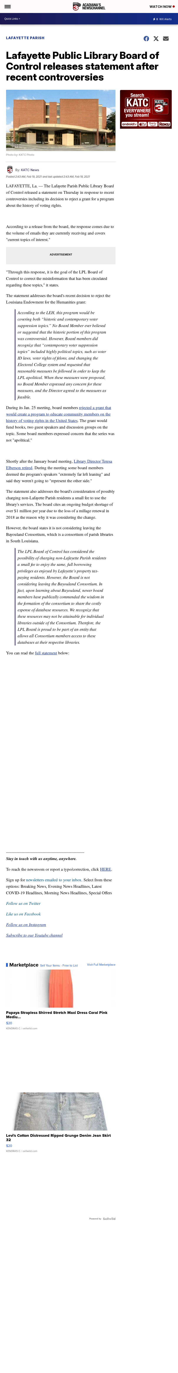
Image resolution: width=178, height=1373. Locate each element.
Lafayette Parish (25, 38)
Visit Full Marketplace (101, 964)
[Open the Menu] (7, 6)
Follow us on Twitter (23, 903)
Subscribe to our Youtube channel (34, 935)
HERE (105, 869)
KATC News (30, 170)
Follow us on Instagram (26, 924)
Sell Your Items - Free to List (59, 965)
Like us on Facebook (23, 914)
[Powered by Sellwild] (109, 1218)
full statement (46, 652)
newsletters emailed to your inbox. (54, 879)
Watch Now (161, 7)
